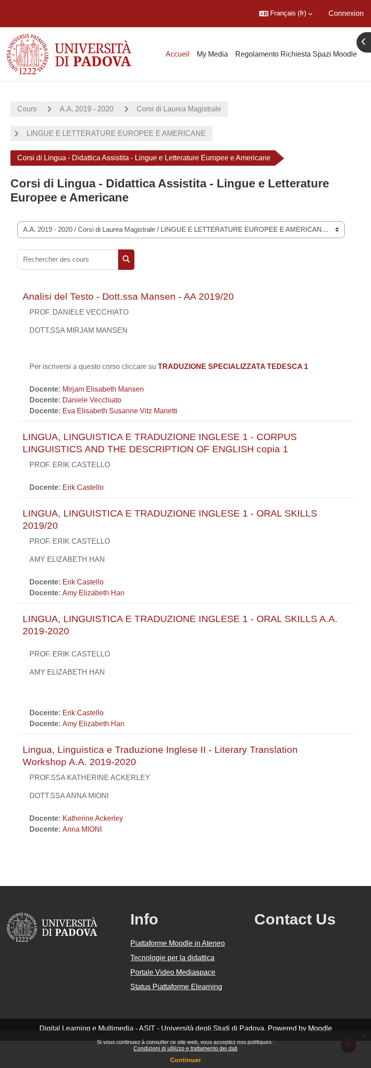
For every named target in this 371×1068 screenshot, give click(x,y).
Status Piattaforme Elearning (176, 987)
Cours (27, 109)
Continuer (185, 1059)
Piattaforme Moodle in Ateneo (177, 943)
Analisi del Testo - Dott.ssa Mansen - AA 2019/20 (128, 296)
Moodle (320, 1028)
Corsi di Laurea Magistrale (179, 109)
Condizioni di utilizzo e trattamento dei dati (185, 1048)
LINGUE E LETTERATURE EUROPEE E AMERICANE (116, 133)
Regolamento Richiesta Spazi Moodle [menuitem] (296, 54)
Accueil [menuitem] (178, 54)
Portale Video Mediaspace (172, 972)
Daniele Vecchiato (91, 400)
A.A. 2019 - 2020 (87, 109)
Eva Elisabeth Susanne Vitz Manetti (119, 411)
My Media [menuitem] (212, 54)
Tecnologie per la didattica (172, 958)
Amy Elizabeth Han (93, 593)
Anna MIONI (82, 829)
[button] (286, 13)
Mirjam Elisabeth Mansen (103, 389)
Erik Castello (83, 487)
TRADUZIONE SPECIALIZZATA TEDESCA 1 (233, 366)
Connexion (346, 13)
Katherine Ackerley (92, 818)
